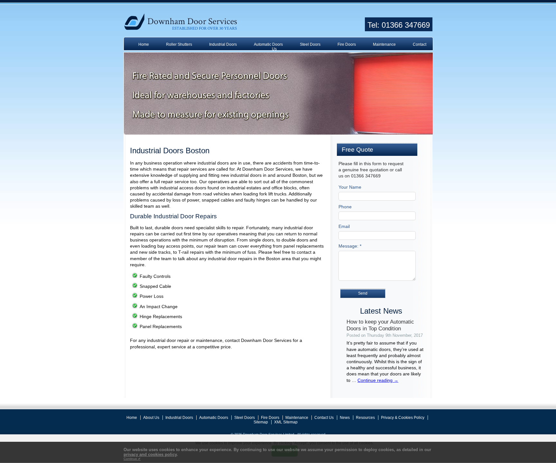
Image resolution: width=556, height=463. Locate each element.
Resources (365, 417)
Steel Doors (310, 44)
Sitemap (261, 422)
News (345, 417)
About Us (151, 417)
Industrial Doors (223, 44)
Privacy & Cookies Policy (402, 417)
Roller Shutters (179, 44)
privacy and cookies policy (150, 454)
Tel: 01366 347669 (398, 25)
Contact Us (324, 417)
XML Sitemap (286, 422)
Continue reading (377, 380)
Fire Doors (347, 44)
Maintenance (384, 44)
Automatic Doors (268, 44)
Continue (132, 458)
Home (143, 44)
